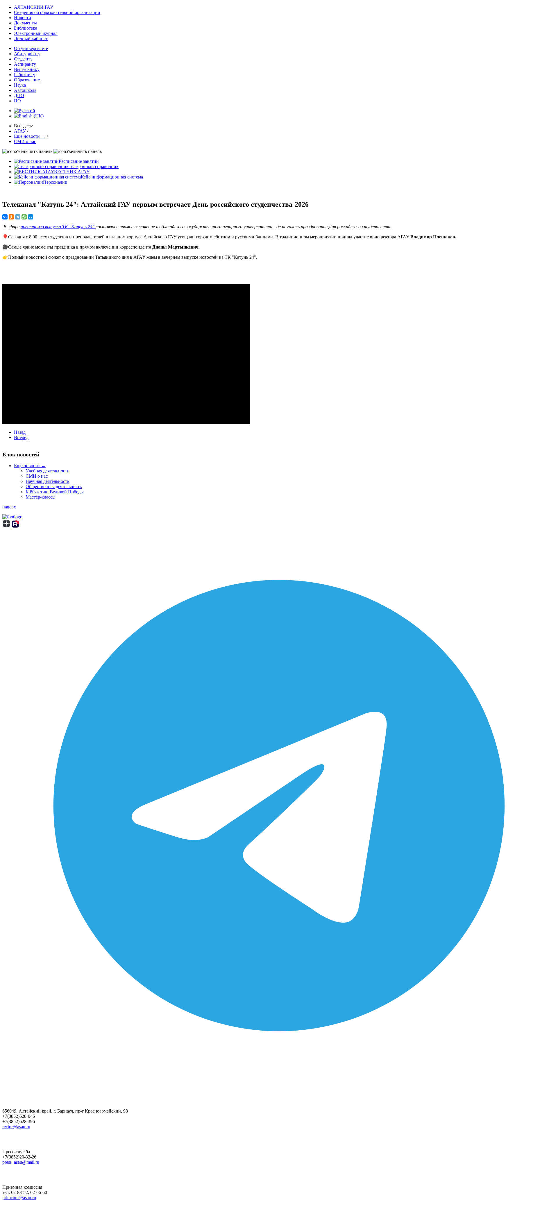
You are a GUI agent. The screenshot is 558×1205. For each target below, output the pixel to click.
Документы (25, 22)
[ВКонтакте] (5, 216)
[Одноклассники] (11, 216)
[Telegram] (17, 216)
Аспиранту (25, 64)
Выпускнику (27, 69)
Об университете (31, 48)
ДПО (19, 95)
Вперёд (21, 437)
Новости (22, 17)
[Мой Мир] (30, 216)
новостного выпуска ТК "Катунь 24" (58, 226)
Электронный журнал (36, 33)
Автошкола (25, 90)
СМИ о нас (37, 476)
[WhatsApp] (24, 216)
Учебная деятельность (47, 470)
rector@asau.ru (16, 1126)
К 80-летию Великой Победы (55, 491)
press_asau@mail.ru (20, 1162)
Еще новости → (30, 465)
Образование (27, 79)
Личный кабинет (31, 38)
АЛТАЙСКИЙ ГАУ (33, 7)
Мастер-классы (41, 497)
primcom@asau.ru (19, 1197)
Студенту (23, 58)
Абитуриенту (27, 53)
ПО (17, 100)
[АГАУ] (15, 526)
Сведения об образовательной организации (57, 12)
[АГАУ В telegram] (279, 1080)
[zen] (7, 526)
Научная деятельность (47, 481)
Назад (20, 432)
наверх (9, 506)
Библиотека (25, 28)
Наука (20, 85)
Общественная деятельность (54, 486)
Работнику (24, 74)
